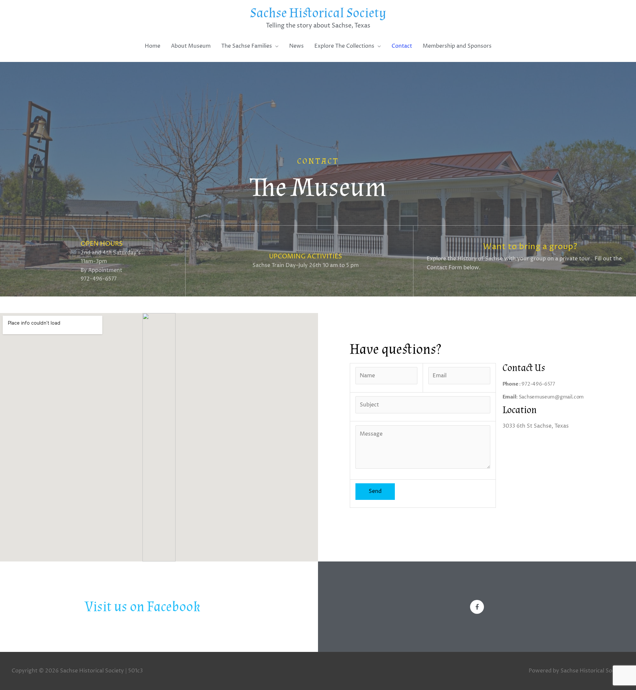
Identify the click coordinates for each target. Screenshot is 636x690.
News (296, 46)
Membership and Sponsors (457, 46)
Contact (402, 46)
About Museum (191, 46)
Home (152, 46)
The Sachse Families (246, 46)
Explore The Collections (344, 46)
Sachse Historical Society (318, 13)
